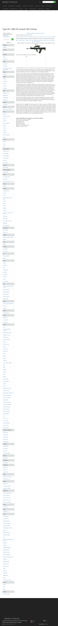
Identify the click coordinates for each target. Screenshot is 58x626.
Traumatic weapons (32, 8)
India (4, 241)
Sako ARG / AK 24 (6, 176)
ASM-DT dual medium (7, 388)
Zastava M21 (5, 434)
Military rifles (19, 5)
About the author (41, 8)
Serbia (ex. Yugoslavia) (7, 430)
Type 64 (4, 305)
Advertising (47, 8)
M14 (4, 537)
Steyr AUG (5, 66)
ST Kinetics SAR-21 (6, 453)
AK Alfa (4, 262)
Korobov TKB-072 (6, 409)
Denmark (5, 165)
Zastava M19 (5, 432)
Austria (4, 61)
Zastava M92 (5, 441)
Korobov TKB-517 (6, 413)
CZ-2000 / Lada (6, 151)
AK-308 (4, 358)
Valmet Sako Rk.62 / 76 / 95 (8, 181)
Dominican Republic (6, 169)
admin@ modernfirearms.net (6, 36)
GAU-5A (4, 530)
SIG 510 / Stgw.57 (6, 495)
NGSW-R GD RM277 (7, 547)
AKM (4, 367)
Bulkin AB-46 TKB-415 (7, 395)
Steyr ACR (5, 63)
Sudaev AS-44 (5, 425)
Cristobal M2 (5, 172)
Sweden (4, 481)
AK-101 (4, 341)
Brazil (4, 90)
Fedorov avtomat (6, 390)
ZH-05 (4, 137)
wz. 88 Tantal (5, 319)
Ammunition (21, 8)
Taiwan (4, 504)
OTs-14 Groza (5, 420)
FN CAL (4, 79)
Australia (4, 54)
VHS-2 (4, 144)
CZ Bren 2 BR (5, 158)
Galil (4, 267)
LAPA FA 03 (5, 99)
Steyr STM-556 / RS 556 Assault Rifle (7, 69)
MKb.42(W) (5, 218)
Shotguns (43, 5)
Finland (4, 174)
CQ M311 (5, 114)
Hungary (4, 234)
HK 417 (4, 195)
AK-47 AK (5, 360)
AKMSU (4, 369)
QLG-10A (51, 112)
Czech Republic (6, 148)
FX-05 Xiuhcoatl (6, 312)
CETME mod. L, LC (6, 479)
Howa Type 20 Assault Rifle (8, 303)
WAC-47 (4, 589)
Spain (4, 474)
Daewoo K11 (5, 469)
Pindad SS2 (5, 251)
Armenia (4, 49)
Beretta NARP (5, 298)
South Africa (5, 460)
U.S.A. (4, 514)
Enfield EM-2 (5, 230)
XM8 (4, 577)
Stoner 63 (5, 570)
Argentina (5, 45)
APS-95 (4, 141)
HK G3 (4, 205)
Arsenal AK (5, 104)
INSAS (4, 244)
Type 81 (4, 130)
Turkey (4, 509)
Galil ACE (5, 265)
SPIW (4, 568)
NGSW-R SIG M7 (6, 549)
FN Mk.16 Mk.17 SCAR (7, 527)
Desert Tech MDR (6, 525)
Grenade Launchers (13, 8)
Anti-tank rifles (5, 8)
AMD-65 (4, 239)
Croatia (4, 139)
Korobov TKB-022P (6, 406)
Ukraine (4, 582)
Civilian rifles (37, 5)
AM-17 (4, 374)
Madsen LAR (5, 167)
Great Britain (5, 227)
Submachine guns (12, 5)
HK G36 (4, 208)
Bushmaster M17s (6, 521)
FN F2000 (5, 81)
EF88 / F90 (5, 59)
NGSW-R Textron (6, 552)
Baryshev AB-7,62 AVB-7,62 (8, 392)
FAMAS (4, 186)
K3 (3, 52)
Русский (40, 1)
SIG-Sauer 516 (6, 563)
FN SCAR (5, 88)
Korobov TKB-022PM (7, 404)
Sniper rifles (31, 5)
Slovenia (4, 455)
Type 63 (4, 127)
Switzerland (5, 490)
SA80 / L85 (5, 232)
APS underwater (6, 381)
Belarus (4, 72)
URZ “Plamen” (5, 162)
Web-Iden (46, 624)
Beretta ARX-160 (6, 289)
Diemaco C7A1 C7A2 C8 (7, 109)
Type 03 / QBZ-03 (6, 123)
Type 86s (5, 132)
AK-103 (4, 346)
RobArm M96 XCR (6, 554)
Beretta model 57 (6, 296)
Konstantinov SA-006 (7, 402)
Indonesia (5, 246)
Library (26, 8)
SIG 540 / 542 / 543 (6, 497)
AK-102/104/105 (6, 344)
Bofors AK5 (5, 483)
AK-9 (4, 365)
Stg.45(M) (5, 223)
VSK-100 (4, 74)
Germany (5, 188)
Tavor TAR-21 (5, 281)
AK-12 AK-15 (5, 351)
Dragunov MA (5, 399)
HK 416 (4, 193)
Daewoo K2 (5, 467)
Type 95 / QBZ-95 (6, 134)
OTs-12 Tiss (5, 418)
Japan (4, 301)
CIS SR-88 (5, 451)
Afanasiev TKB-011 (6, 339)
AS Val (4, 383)
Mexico (4, 310)
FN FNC (4, 86)
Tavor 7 (4, 279)
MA (3, 416)
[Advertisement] (29, 20)
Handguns (5, 5)
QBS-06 (4, 118)
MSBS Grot (5, 317)
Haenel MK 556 (6, 190)
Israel (4, 260)
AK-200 (4, 355)
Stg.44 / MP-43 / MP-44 (7, 220)
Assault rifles (25, 5)
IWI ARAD (5, 272)
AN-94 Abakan (5, 379)
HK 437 (4, 201)
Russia (4, 324)
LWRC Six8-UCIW (6, 532)
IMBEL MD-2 (5, 95)
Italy (4, 283)
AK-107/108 (5, 348)
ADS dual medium (6, 335)
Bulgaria (4, 102)
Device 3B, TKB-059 (7, 397)
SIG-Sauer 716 (6, 566)
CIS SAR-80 (5, 448)
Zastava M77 (5, 439)
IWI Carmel (5, 274)
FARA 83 (4, 47)
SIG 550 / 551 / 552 (6, 499)
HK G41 (4, 210)
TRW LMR (5, 573)
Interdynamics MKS (6, 488)
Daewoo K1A (5, 472)
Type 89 (4, 308)
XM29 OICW (5, 575)
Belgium (4, 76)
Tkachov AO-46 (6, 427)
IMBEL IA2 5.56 (6, 93)
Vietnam (4, 591)
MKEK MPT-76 (6, 511)
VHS (4, 146)
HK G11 (4, 203)
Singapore (5, 444)
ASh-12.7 (5, 386)
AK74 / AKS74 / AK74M (7, 362)
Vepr (4, 587)
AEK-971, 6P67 (6, 337)
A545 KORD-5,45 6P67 (7, 332)
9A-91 (4, 326)
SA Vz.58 (5, 160)
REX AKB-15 (5, 458)
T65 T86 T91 (5, 507)
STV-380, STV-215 (6, 594)
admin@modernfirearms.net (10, 624)
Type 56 (4, 125)
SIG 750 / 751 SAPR (7, 502)
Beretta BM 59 (5, 294)
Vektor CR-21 (5, 462)
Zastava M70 (5, 437)
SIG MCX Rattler (6, 561)
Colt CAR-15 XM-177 (7, 523)
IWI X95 (4, 276)
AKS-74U (5, 372)
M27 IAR (4, 542)
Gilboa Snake (5, 269)
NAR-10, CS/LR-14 (6, 116)
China (4, 111)
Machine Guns (49, 5)
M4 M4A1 (5, 545)
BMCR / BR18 (5, 446)
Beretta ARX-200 (6, 291)
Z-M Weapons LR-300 (7, 580)
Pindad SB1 (5, 248)
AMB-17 (4, 376)
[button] (13, 49)
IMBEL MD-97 (5, 97)
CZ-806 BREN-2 (6, 155)
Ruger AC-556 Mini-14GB (7, 556)
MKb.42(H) (5, 216)
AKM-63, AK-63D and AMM (8, 237)
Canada (4, 107)
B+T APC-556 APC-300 (7, 493)
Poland (4, 315)
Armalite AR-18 (6, 518)
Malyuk (4, 584)
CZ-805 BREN (5, 153)
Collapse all (8, 42)
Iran (4, 253)
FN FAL (4, 83)
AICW (4, 56)
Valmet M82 (5, 179)
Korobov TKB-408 (6, 411)
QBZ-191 (5, 120)
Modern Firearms (9, 2)
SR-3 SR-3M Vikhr (6, 423)
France (4, 183)
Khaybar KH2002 (6, 255)
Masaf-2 (4, 258)
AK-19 (4, 353)
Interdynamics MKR (6, 486)
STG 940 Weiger (6, 225)
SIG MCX (5, 559)
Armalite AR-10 (6, 516)
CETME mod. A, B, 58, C (7, 476)
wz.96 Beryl (5, 322)
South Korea (5, 465)
